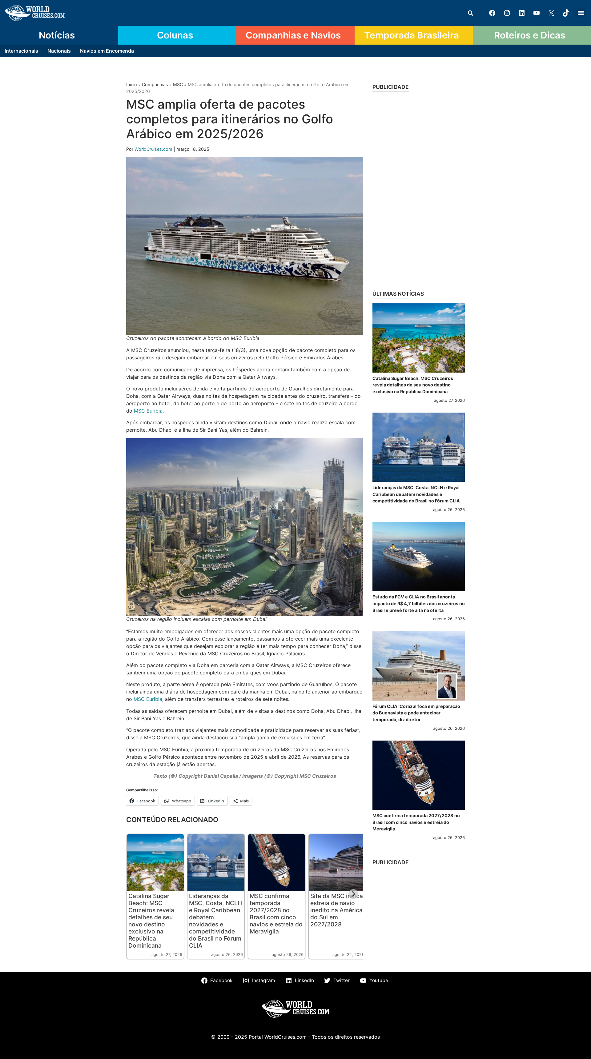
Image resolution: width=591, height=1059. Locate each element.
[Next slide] (353, 894)
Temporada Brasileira (411, 35)
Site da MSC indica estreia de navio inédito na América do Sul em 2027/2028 (336, 910)
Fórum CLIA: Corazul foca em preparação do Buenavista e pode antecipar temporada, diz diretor (416, 713)
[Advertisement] (418, 189)
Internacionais (21, 51)
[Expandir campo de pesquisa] (470, 12)
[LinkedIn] (521, 13)
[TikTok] (566, 13)
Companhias (155, 84)
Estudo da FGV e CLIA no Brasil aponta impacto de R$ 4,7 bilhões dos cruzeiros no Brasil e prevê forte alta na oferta (418, 603)
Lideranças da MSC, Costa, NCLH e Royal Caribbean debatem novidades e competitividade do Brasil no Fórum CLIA (215, 920)
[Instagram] (507, 13)
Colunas (175, 35)
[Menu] (580, 13)
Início (131, 84)
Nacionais (59, 51)
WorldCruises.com (154, 149)
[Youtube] (536, 13)
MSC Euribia (148, 411)
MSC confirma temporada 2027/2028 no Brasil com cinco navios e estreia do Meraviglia (276, 913)
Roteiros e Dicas (529, 35)
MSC (178, 84)
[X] (551, 13)
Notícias (57, 35)
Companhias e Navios (293, 35)
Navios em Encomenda (107, 51)
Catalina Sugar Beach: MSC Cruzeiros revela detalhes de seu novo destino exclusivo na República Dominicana (151, 920)
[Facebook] (492, 13)
